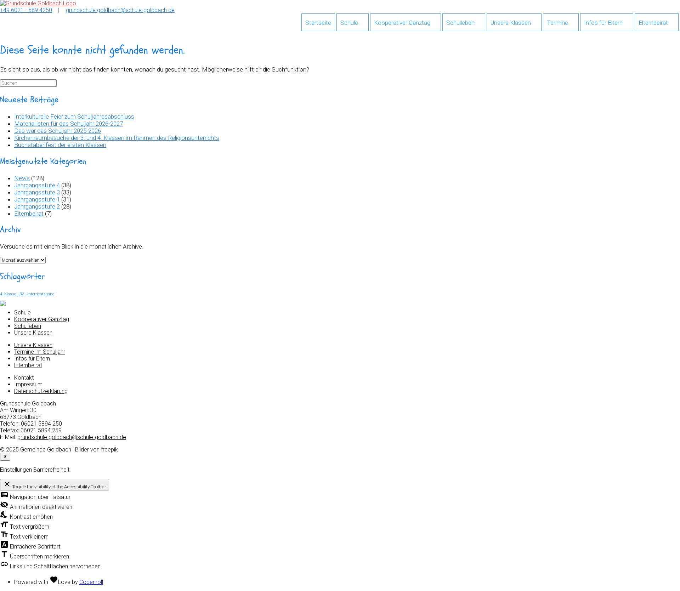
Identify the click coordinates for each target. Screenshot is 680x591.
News (22, 178)
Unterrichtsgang (40, 294)
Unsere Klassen (511, 22)
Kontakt (24, 377)
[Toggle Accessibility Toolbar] (5, 457)
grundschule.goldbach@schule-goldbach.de (120, 10)
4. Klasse (8, 294)
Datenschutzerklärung (41, 391)
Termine (557, 22)
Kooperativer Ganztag (402, 22)
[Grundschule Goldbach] (38, 3)
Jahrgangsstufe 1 (37, 199)
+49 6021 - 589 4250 (26, 10)
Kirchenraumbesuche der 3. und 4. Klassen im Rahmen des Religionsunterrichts (116, 137)
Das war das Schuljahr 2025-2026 (57, 130)
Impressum (28, 384)
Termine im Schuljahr (39, 351)
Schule (349, 22)
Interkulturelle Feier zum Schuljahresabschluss (74, 116)
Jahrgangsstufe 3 (37, 192)
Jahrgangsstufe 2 (37, 206)
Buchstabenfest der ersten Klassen (60, 144)
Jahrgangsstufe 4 (37, 185)
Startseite (318, 22)
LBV (20, 294)
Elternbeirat (653, 22)
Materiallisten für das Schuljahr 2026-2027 (68, 123)
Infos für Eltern (603, 22)
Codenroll (91, 582)
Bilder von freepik (96, 449)
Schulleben (460, 22)
